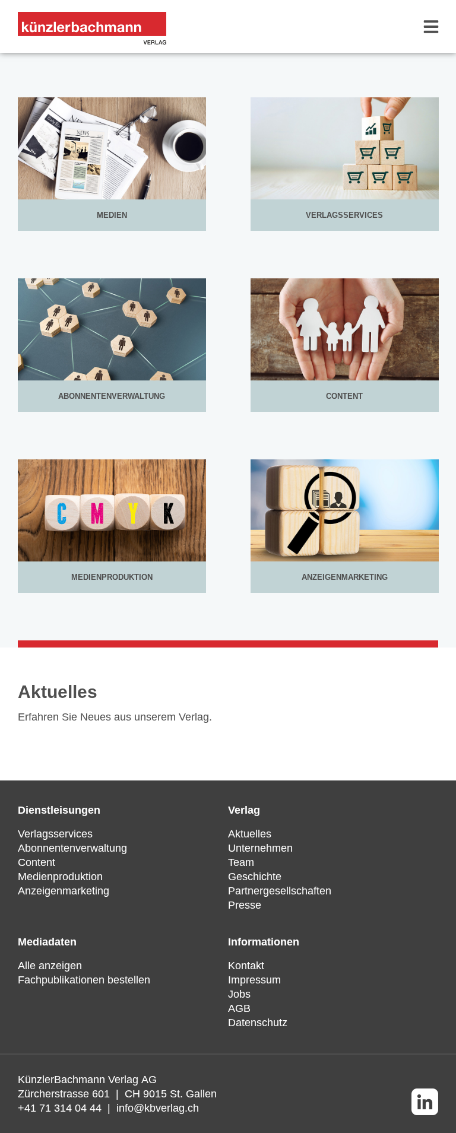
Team (241, 862)
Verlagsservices (55, 834)
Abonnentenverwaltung (72, 848)
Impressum (254, 980)
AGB (239, 1008)
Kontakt (246, 966)
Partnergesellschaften (279, 891)
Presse (244, 905)
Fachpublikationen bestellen (84, 980)
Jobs (239, 994)
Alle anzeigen (50, 966)
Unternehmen (260, 848)
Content (36, 862)
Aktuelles (249, 834)
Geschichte (254, 877)
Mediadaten (47, 942)
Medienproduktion (60, 877)
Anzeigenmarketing (63, 891)
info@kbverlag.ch (157, 1108)
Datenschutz (257, 1023)
